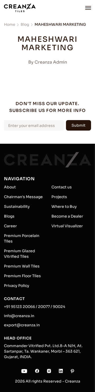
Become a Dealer (67, 216)
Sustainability (17, 206)
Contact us (61, 187)
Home (9, 24)
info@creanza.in (19, 315)
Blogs (9, 216)
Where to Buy (64, 206)
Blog (25, 24)
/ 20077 (42, 306)
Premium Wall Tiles (22, 266)
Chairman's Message (23, 196)
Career (10, 226)
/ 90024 (57, 306)
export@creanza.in (22, 325)
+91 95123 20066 (19, 306)
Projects (59, 196)
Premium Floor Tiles (22, 276)
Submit (79, 125)
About (10, 187)
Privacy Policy (16, 285)
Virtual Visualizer (67, 226)
